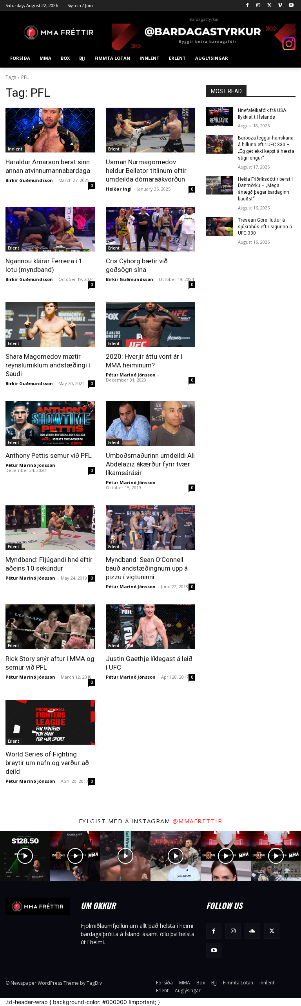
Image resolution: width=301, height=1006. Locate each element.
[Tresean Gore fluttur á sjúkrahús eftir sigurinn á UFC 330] (219, 226)
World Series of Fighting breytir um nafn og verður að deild (47, 762)
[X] (269, 5)
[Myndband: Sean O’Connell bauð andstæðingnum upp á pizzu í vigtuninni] (150, 527)
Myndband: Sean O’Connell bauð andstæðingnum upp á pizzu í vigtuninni (147, 568)
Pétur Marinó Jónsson (131, 375)
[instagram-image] (25, 856)
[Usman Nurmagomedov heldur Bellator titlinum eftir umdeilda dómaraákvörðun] (150, 130)
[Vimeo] (280, 5)
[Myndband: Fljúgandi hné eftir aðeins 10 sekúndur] (50, 527)
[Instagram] (258, 5)
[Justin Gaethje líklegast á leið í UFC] (150, 626)
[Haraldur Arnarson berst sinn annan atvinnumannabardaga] (50, 130)
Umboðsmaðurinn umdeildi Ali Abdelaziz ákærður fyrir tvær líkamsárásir (150, 464)
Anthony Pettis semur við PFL (48, 455)
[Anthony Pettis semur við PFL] (50, 423)
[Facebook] (247, 5)
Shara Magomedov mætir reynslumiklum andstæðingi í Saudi (47, 365)
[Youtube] (291, 5)
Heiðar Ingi (119, 189)
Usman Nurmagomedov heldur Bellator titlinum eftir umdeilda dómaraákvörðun (146, 170)
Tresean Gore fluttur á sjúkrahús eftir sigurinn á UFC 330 (265, 226)
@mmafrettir (197, 821)
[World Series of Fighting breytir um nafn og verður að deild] (50, 722)
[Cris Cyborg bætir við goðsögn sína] (150, 229)
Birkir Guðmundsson (29, 180)
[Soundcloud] (252, 931)
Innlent (15, 149)
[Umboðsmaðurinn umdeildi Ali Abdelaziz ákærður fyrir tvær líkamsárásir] (150, 423)
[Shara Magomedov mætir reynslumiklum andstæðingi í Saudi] (50, 324)
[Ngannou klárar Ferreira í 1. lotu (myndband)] (50, 229)
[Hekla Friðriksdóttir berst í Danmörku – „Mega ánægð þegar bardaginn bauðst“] (219, 185)
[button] (286, 58)
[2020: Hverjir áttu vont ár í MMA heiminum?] (150, 324)
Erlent (114, 149)
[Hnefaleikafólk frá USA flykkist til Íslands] (219, 116)
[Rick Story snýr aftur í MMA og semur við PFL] (50, 626)
